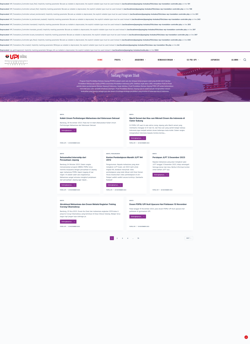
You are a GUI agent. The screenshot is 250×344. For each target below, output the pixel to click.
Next (188, 238)
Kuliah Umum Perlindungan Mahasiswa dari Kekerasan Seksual (90, 118)
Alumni (235, 59)
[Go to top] (246, 337)
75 (138, 238)
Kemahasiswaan (165, 59)
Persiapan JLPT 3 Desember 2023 (169, 157)
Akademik (139, 59)
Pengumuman (115, 153)
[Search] (245, 59)
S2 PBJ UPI (192, 59)
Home (100, 59)
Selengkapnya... (69, 130)
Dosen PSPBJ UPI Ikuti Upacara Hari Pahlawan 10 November (158, 204)
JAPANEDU (215, 59)
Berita (62, 114)
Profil (118, 59)
